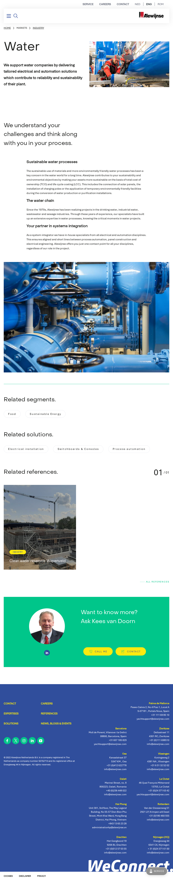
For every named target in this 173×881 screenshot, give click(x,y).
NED (137, 4)
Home (7, 27)
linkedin (32, 740)
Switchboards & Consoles (78, 449)
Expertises (11, 713)
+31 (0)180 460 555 (159, 815)
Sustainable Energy (45, 414)
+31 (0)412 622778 (117, 765)
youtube (40, 740)
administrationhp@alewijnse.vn (109, 827)
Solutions (11, 723)
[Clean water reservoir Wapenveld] (40, 527)
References (49, 713)
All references (157, 581)
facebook (7, 740)
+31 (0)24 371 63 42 (158, 790)
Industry (38, 27)
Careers (105, 4)
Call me (101, 651)
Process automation (129, 449)
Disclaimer (25, 876)
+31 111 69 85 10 (160, 714)
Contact (123, 4)
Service (88, 4)
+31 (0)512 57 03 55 (116, 848)
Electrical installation (26, 449)
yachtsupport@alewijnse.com (153, 794)
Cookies (8, 876)
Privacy (41, 876)
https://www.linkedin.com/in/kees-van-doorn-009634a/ (47, 653)
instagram (24, 740)
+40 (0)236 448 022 (116, 790)
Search (16, 16)
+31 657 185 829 (118, 740)
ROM (161, 4)
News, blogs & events (56, 723)
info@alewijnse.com (158, 852)
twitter (15, 740)
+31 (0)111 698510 (159, 740)
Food (12, 414)
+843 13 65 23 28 (117, 823)
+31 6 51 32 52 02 (160, 765)
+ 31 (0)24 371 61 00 (158, 848)
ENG (149, 4)
